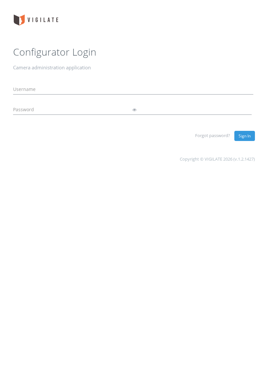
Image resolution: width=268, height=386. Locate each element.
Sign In (245, 136)
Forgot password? (212, 135)
